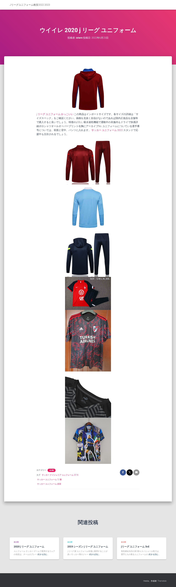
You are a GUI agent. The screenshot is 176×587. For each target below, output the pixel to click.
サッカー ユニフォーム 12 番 (49, 479)
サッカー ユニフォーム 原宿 (49, 484)
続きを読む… (43, 554)
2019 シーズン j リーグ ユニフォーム (87, 546)
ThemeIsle (161, 581)
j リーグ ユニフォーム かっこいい (54, 114)
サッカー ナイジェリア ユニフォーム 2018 (60, 475)
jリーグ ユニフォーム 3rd (135, 546)
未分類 (52, 470)
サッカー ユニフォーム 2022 (107, 130)
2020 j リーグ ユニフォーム (29, 546)
